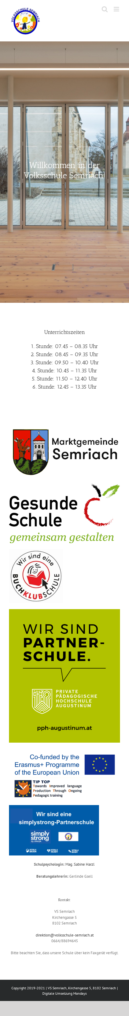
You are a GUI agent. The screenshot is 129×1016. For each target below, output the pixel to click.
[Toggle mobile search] (105, 9)
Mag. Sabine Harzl (80, 864)
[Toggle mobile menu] (117, 9)
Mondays (80, 993)
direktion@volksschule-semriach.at (65, 935)
